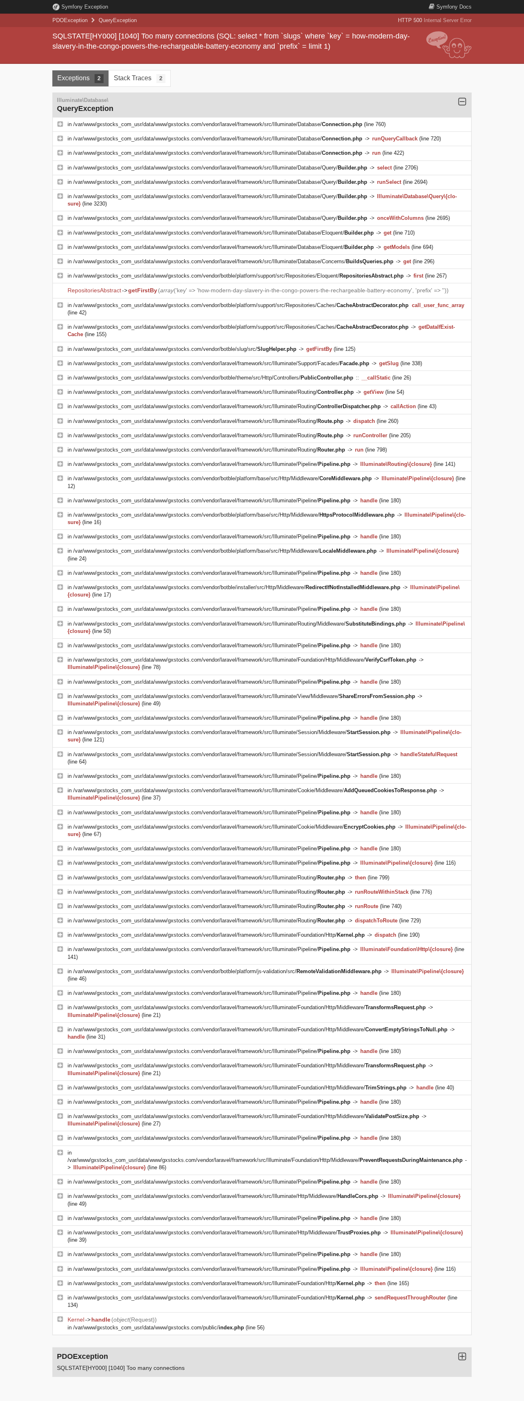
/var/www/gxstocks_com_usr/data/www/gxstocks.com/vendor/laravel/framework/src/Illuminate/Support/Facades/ (221, 363)
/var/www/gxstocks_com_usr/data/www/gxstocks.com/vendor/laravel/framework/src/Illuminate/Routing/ (213, 392)
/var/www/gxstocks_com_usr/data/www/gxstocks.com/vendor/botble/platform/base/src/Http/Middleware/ (222, 478)
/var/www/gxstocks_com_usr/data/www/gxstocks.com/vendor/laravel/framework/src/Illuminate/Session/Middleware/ (232, 732)
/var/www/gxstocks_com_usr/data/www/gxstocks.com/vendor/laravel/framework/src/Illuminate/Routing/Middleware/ (239, 624)
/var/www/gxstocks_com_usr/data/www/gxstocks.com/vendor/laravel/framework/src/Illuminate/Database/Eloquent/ (223, 233)
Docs (454, 7)
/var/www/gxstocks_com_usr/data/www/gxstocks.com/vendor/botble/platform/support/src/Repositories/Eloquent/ (238, 276)
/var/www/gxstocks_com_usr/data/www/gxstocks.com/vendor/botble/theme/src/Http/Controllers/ (213, 378)
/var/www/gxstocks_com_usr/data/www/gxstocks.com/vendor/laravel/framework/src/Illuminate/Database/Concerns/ (233, 261)
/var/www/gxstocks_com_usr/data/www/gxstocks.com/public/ (158, 1327)
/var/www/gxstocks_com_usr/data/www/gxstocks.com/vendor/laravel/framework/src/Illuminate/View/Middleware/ (244, 696)
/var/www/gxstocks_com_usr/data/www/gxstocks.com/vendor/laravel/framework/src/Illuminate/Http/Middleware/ (225, 1196)
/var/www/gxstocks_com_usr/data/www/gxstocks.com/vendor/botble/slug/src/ (184, 349)
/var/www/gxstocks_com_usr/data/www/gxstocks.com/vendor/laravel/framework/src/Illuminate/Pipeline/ (211, 464)
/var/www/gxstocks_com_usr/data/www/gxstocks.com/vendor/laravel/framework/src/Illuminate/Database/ (217, 124)
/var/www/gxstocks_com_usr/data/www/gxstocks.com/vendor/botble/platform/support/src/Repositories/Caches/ (241, 305)
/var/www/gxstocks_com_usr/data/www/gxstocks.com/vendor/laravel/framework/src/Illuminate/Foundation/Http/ (219, 935)
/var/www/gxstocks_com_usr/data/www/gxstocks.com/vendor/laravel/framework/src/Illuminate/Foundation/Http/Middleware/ (244, 660)
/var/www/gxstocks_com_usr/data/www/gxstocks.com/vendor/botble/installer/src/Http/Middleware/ (236, 587)
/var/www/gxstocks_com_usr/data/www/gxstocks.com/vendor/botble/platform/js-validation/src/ (227, 971)
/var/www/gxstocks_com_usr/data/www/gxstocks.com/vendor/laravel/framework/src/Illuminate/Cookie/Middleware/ (255, 790)
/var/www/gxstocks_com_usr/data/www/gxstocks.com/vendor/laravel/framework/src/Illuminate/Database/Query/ (220, 168)
